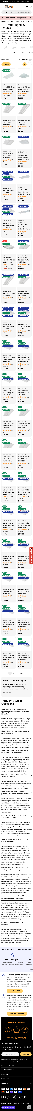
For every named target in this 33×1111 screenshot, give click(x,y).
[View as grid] (24, 64)
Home (3, 21)
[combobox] (16, 12)
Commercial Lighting (14, 21)
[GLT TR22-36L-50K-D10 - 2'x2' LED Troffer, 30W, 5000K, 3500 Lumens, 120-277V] (8, 246)
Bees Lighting (11, 1104)
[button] (2, 18)
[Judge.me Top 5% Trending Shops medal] (25, 1029)
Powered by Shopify (23, 1104)
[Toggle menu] (2, 7)
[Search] (29, 12)
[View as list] (29, 64)
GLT (4, 85)
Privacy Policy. (14, 1061)
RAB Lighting (7, 118)
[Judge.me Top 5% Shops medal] (16, 1029)
